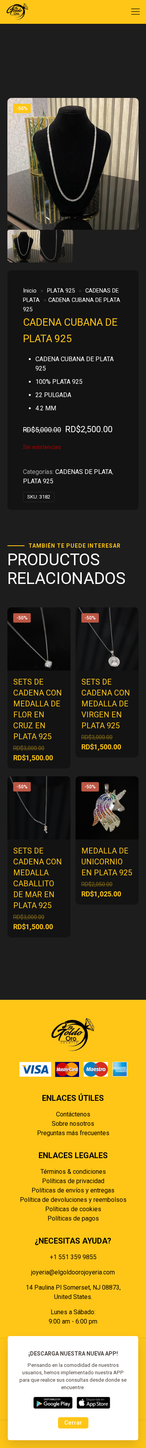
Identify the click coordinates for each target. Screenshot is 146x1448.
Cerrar (73, 1422)
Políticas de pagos (73, 1218)
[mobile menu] (135, 11)
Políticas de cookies (73, 1209)
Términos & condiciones (73, 1171)
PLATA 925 (61, 290)
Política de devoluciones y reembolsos (73, 1199)
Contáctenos (73, 1114)
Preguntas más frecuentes (73, 1133)
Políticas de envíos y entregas (73, 1190)
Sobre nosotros (73, 1123)
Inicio (30, 290)
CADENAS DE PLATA (83, 472)
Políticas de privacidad (73, 1181)
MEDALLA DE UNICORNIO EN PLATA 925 (106, 861)
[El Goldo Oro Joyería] (17, 11)
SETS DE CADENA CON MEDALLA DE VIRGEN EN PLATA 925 (105, 703)
